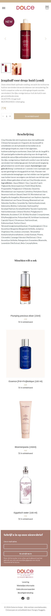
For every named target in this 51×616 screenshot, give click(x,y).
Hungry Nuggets (38, 610)
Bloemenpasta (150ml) (25, 447)
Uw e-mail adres (10, 541)
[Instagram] (28, 598)
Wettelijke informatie (25, 585)
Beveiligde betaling (25, 593)
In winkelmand (32, 116)
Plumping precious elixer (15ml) (25, 316)
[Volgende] (46, 39)
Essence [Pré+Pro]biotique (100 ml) (25, 381)
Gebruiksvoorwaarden (25, 589)
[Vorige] (5, 39)
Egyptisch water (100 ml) (25, 513)
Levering (25, 582)
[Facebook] (22, 598)
